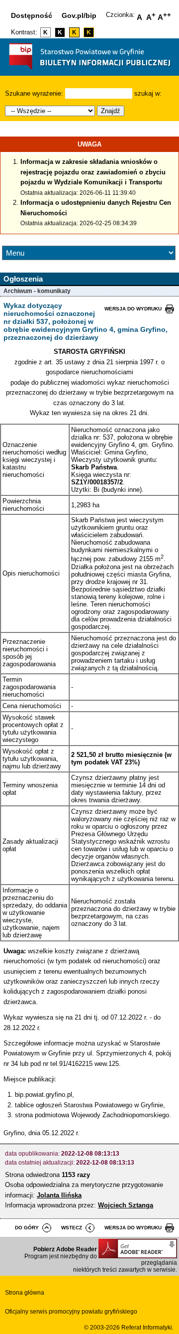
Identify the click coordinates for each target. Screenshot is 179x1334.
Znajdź (110, 111)
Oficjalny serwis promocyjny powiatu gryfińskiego (71, 1312)
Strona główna (24, 1293)
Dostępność (31, 15)
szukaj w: (148, 93)
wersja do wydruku (133, 308)
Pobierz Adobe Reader (65, 1249)
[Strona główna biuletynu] (90, 72)
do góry (27, 1227)
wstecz (71, 1227)
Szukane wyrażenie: (34, 93)
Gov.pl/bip (79, 15)
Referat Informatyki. (147, 1328)
